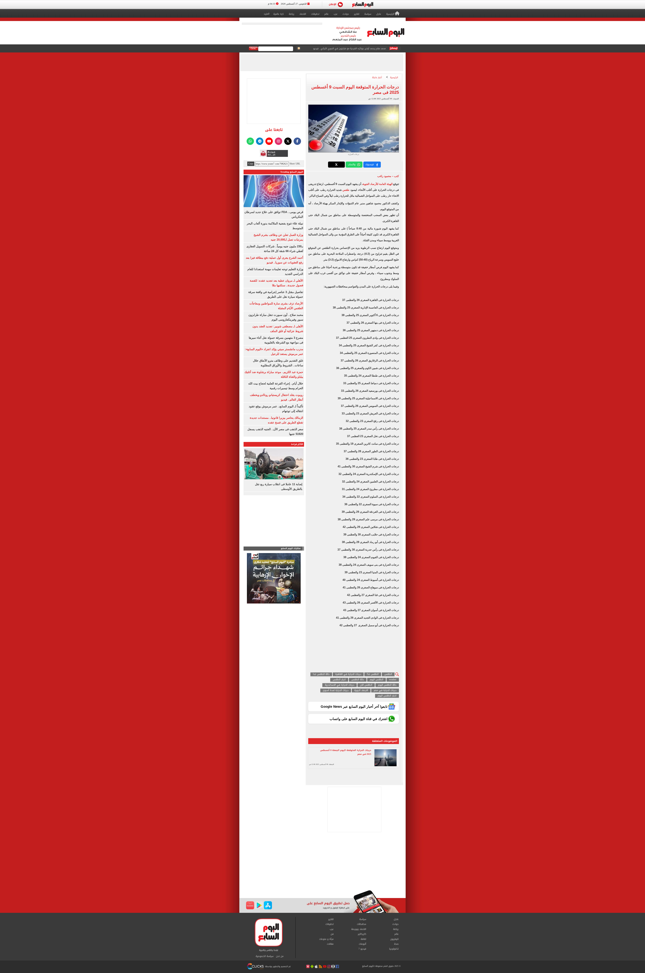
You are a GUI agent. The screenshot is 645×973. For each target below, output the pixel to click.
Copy (250, 164)
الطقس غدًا (373, 674)
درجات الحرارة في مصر (385, 690)
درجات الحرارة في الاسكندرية (339, 685)
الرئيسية (394, 77)
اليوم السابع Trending (291, 172)
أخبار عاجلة (377, 77)
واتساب (351, 164)
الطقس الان (366, 685)
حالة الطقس (357, 680)
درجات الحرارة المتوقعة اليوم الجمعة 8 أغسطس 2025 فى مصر (345, 752)
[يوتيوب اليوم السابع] (269, 141)
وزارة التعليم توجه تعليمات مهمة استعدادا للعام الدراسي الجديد (355, 48)
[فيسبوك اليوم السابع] (297, 141)
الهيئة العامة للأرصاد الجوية (377, 184)
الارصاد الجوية (361, 690)
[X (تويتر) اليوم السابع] (288, 141)
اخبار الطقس (339, 680)
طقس (345, 189)
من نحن (280, 956)
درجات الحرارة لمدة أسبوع (336, 690)
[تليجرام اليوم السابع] (259, 141)
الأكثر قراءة (297, 444)
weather (392, 680)
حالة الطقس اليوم (387, 685)
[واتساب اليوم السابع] (250, 141)
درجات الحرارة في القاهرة (348, 674)
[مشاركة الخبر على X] (336, 165)
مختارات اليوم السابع (291, 548)
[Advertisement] (322, 863)
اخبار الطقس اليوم (387, 696)
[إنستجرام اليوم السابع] (278, 141)
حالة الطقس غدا (321, 674)
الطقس (388, 674)
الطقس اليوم (376, 680)
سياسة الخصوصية (264, 956)
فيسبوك (369, 164)
